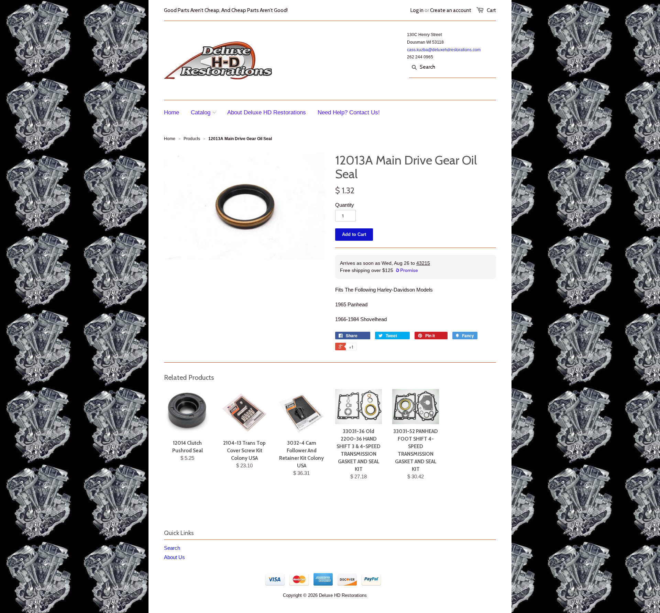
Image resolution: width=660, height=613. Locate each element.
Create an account (450, 10)
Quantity (344, 205)
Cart (491, 10)
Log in (417, 10)
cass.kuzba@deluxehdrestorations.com (444, 49)
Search (172, 548)
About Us (174, 557)
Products (192, 138)
